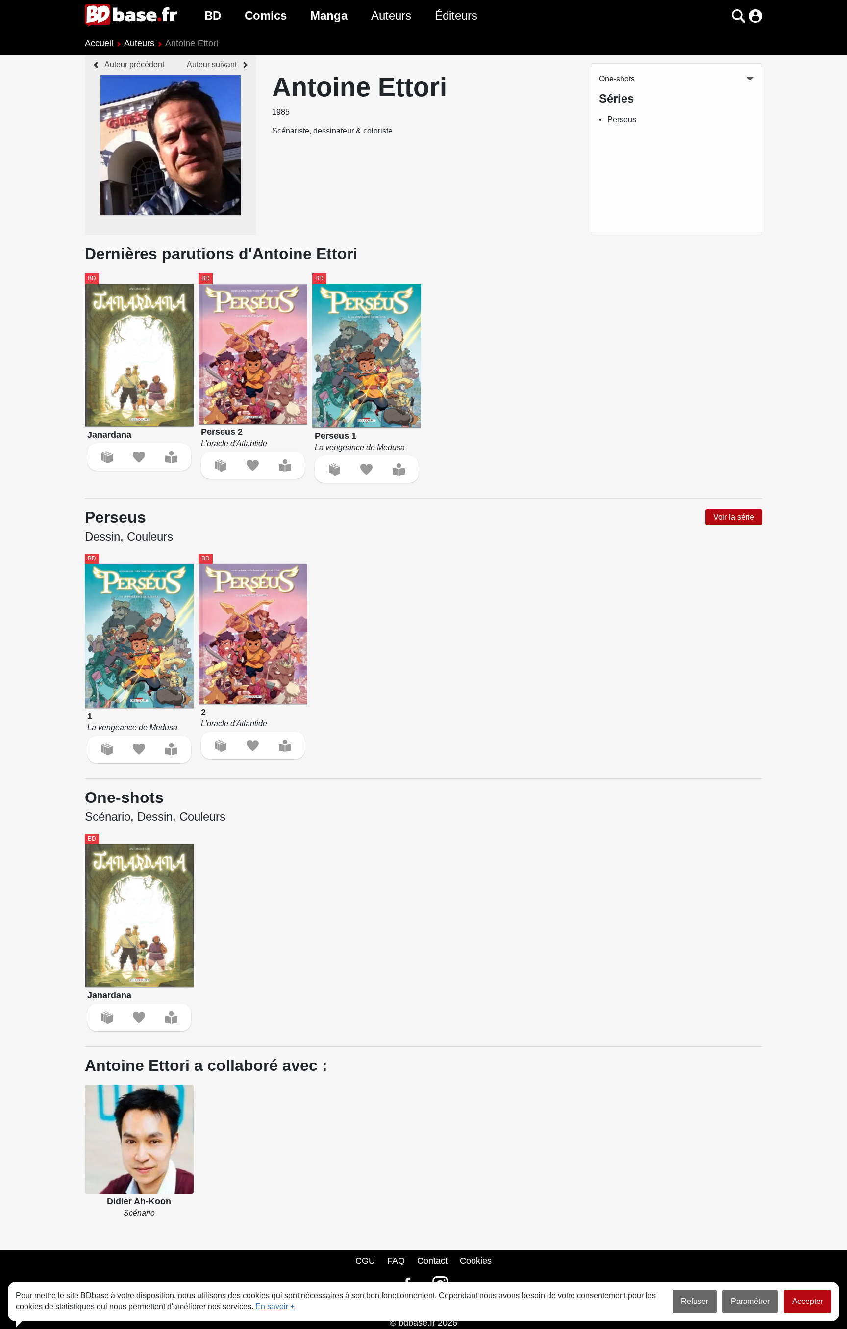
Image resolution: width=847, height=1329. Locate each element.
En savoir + (275, 1306)
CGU (365, 1261)
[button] (721, 16)
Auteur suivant (212, 64)
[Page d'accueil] (131, 15)
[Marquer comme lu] (171, 457)
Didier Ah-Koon (139, 1201)
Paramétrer (750, 1301)
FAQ (396, 1261)
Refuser (694, 1301)
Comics (266, 15)
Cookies (476, 1261)
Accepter (807, 1301)
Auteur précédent (134, 64)
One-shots (617, 79)
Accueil (99, 43)
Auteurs (391, 15)
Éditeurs (456, 15)
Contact (432, 1261)
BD (212, 15)
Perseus (621, 119)
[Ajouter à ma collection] (107, 457)
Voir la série (733, 517)
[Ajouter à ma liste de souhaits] (139, 457)
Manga (329, 15)
